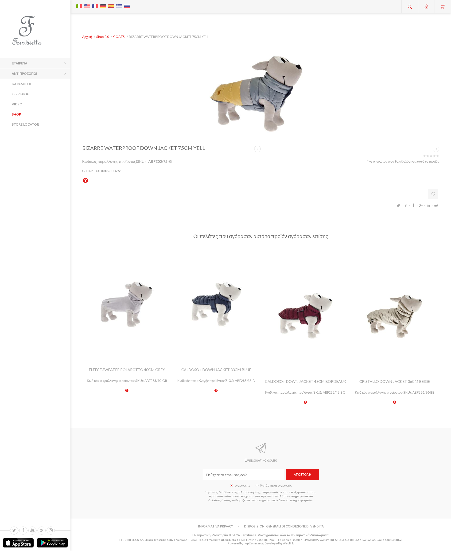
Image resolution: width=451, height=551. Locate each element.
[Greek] (119, 4)
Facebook (413, 205)
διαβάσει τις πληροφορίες (239, 492)
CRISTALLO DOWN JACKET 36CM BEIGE (394, 381)
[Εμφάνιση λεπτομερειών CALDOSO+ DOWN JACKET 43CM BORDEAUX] (305, 315)
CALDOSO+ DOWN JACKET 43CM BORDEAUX (305, 381)
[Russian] (127, 4)
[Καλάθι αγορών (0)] (443, 6)
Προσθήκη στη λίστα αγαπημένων (433, 194)
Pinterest (406, 205)
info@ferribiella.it (226, 540)
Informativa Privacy (215, 526)
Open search (410, 6)
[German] (103, 4)
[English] (87, 4)
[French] (95, 4)
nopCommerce (253, 543)
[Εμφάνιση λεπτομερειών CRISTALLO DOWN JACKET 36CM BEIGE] (394, 315)
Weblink (288, 543)
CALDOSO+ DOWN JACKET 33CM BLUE (216, 369)
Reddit (436, 205)
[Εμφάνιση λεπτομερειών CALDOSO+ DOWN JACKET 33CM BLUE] (216, 304)
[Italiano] (79, 4)
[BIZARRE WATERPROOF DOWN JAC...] (257, 149)
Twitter (398, 205)
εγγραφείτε (242, 485)
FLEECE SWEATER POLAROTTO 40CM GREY (127, 369)
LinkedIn (428, 205)
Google (421, 205)
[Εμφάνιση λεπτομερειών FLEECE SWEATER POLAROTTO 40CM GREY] (126, 304)
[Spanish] (111, 4)
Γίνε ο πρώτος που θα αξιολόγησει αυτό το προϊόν (403, 161)
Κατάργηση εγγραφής (276, 485)
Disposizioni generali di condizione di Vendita (284, 526)
